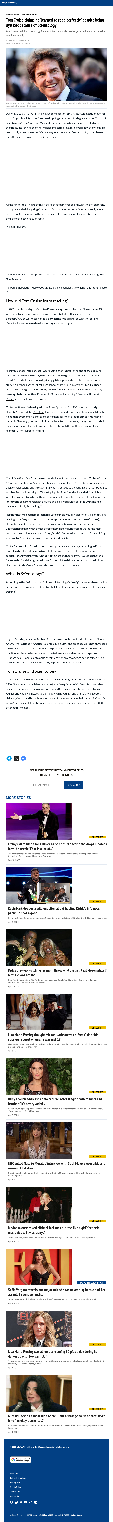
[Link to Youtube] (25, 1502)
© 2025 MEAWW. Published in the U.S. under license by (32, 1447)
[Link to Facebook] (11, 1502)
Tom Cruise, (72, 113)
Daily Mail (38, 411)
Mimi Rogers (95, 679)
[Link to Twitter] (20, 1502)
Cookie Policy (15, 1487)
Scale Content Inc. (61, 1447)
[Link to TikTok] (30, 1502)
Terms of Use (15, 1492)
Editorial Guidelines (18, 1478)
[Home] (9, 2)
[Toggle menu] (108, 3)
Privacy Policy (15, 1482)
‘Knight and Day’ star (38, 204)
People (10, 398)
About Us (14, 1473)
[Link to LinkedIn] (36, 1502)
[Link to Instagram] (16, 1502)
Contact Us (14, 1496)
